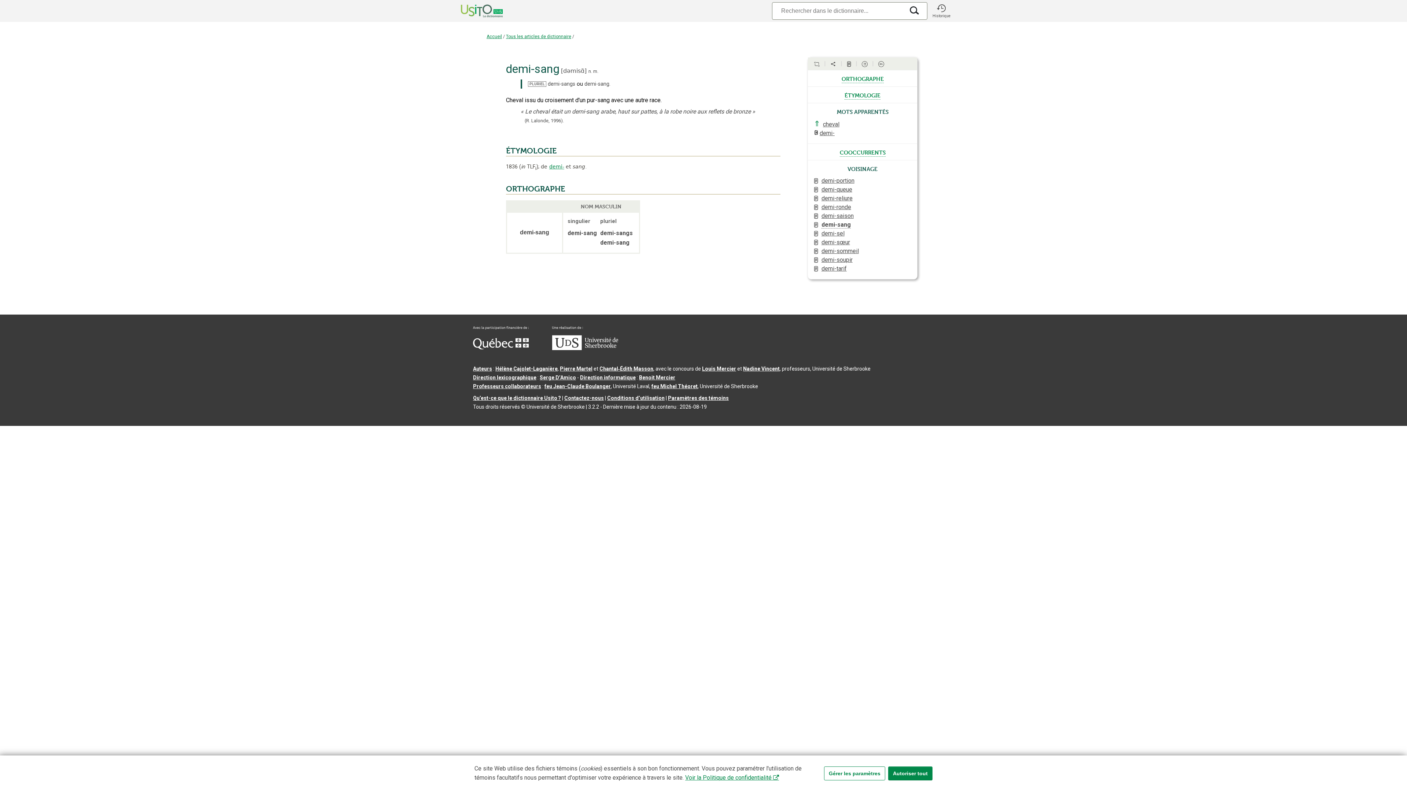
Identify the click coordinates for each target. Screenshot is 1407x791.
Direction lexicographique (504, 377)
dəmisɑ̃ (573, 70)
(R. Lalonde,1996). (544, 120)
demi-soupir (837, 259)
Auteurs (482, 369)
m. (595, 71)
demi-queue (836, 189)
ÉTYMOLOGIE (531, 150)
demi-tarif (834, 268)
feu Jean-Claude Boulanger (577, 386)
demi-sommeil (840, 251)
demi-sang (836, 224)
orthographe (863, 78)
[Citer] (817, 64)
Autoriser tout (910, 773)
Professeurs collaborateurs (507, 386)
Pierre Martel (576, 369)
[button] (941, 11)
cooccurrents (863, 152)
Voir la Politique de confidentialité (728, 777)
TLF (528, 167)
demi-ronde (836, 207)
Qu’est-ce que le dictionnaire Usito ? (517, 398)
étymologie (862, 94)
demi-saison (837, 215)
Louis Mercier (719, 369)
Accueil (494, 36)
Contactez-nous (584, 398)
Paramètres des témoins (698, 398)
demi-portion (837, 180)
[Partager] (833, 64)
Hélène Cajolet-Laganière (526, 369)
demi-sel (833, 233)
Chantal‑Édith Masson (626, 369)
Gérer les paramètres (854, 773)
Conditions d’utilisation (636, 398)
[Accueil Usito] (474, 11)
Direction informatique (608, 377)
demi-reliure (837, 198)
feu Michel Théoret (674, 386)
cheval (831, 124)
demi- (556, 167)
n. (590, 71)
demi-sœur (835, 242)
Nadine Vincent (761, 369)
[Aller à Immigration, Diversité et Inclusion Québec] (501, 347)
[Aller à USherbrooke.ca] (585, 348)
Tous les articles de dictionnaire (538, 36)
